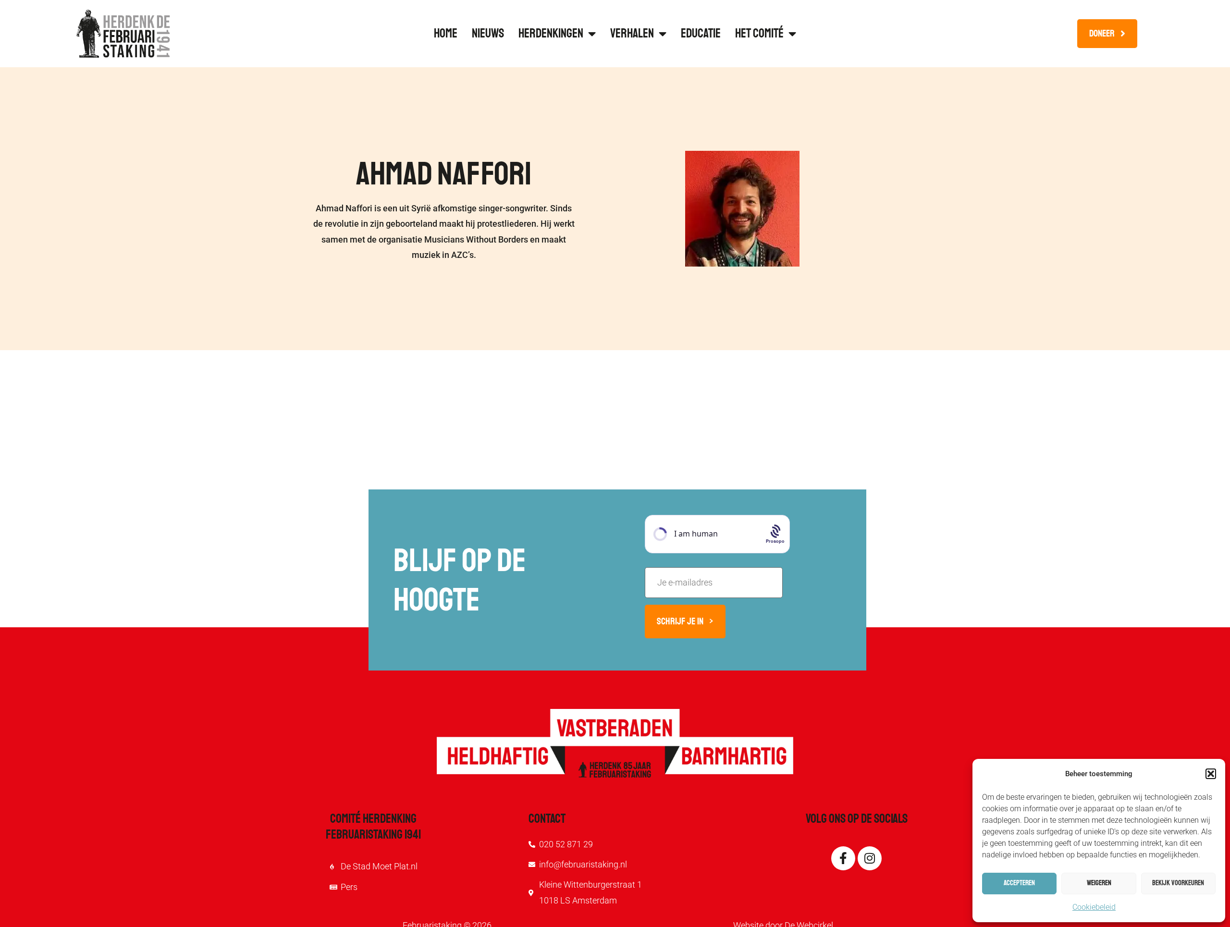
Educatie (701, 33)
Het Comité (759, 33)
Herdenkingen (550, 33)
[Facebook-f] (843, 858)
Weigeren (1099, 883)
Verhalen (632, 33)
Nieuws (488, 33)
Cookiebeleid (1094, 907)
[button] (1211, 774)
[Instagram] (870, 858)
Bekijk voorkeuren (1178, 883)
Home (445, 33)
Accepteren (1019, 883)
